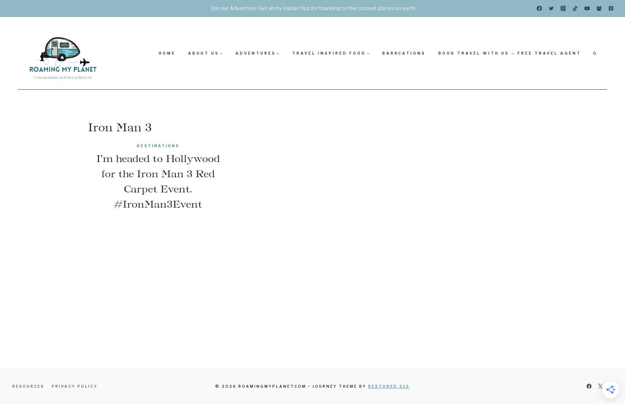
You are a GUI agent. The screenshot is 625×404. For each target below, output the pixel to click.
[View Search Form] (594, 53)
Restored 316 (389, 386)
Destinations (158, 146)
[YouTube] (587, 8)
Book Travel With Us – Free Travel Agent (509, 53)
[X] (600, 386)
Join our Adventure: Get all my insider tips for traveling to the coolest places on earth (312, 8)
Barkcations (404, 53)
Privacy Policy (75, 386)
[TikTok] (575, 8)
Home (167, 53)
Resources (28, 386)
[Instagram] (563, 8)
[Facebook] (539, 8)
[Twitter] (551, 8)
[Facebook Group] (599, 8)
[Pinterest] (611, 8)
